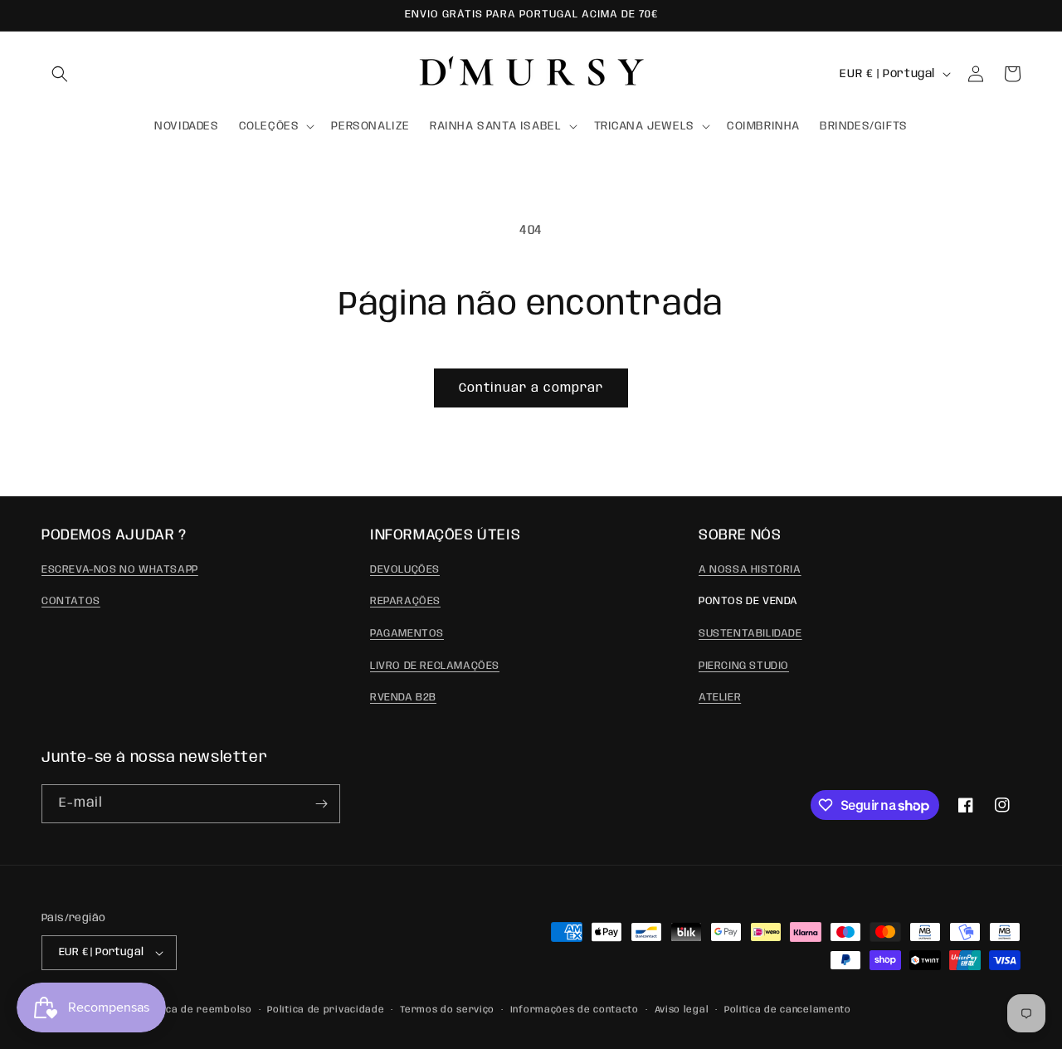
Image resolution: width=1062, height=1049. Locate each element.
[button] (59, 74)
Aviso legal (682, 1010)
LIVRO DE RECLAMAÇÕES (434, 666)
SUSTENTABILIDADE (750, 633)
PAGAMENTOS (407, 633)
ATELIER (720, 697)
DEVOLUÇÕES (405, 569)
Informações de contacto (574, 1010)
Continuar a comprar (531, 388)
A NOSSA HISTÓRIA (750, 569)
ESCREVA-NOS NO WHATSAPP (119, 569)
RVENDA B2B (403, 697)
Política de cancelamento (787, 1010)
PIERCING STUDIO (744, 666)
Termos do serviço (447, 1010)
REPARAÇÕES (405, 601)
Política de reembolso (196, 1010)
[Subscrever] (321, 803)
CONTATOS (70, 601)
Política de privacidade (325, 1010)
